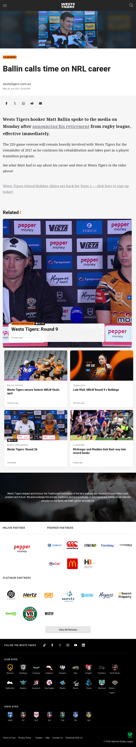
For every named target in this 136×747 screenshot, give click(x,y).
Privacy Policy (24, 737)
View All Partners (68, 629)
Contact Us (57, 737)
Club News (10, 57)
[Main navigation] (5, 5)
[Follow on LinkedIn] (83, 645)
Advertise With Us (74, 737)
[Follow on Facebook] (52, 645)
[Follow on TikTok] (44, 645)
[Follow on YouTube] (75, 645)
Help (47, 737)
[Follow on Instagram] (67, 645)
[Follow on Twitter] (60, 645)
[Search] (131, 5)
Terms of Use (9, 737)
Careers (38, 737)
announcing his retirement (60, 126)
